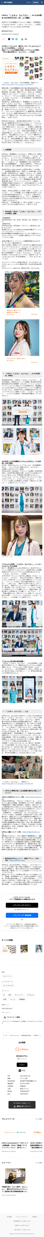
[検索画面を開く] (42, 2)
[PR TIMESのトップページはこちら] (8, 2)
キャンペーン (7, 976)
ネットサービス (8, 985)
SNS (9, 995)
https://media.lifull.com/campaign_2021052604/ (17, 784)
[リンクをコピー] (26, 39)
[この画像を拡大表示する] (9, 949)
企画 (4, 999)
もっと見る (39, 1119)
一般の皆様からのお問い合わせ (22, 1230)
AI (4, 995)
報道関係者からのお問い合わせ (22, 1221)
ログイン (29, 2)
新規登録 (35, 2)
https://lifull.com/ (7, 1008)
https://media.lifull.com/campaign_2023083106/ (17, 84)
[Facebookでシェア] (12, 39)
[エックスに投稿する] (9, 39)
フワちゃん (30, 995)
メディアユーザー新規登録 (22, 915)
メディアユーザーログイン (22, 905)
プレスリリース (14, 1035)
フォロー (22, 1065)
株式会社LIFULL (26, 1035)
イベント (13, 999)
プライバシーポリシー (22, 1217)
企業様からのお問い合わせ (22, 1225)
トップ (5, 1035)
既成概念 (22, 999)
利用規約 (34, 1217)
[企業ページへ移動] (22, 1050)
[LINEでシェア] (16, 39)
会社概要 (9, 1217)
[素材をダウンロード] (22, 39)
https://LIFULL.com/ (17, 860)
